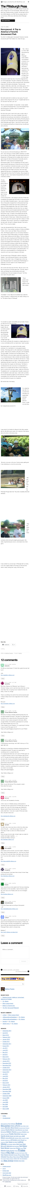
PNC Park (10, 1152)
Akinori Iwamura (4, 1123)
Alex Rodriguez (11, 1123)
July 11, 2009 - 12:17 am (10, 682)
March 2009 (6, 1108)
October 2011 (6, 1041)
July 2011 (5, 1048)
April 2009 (5, 1106)
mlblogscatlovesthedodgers (10, 1017)
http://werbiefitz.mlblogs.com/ (7, 675)
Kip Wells (15, 1142)
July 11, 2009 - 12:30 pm (10, 796)
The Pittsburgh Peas (14, 6)
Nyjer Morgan (5, 1148)
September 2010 (7, 1069)
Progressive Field (17, 1153)
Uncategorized (6, 1118)
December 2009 (7, 1089)
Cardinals (3, 1130)
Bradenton (3, 1128)
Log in (4, 1168)
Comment (23, 961)
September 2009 (7, 1095)
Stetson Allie (16, 1158)
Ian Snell (16, 1136)
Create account (7, 1166)
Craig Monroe (18, 1130)
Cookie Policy (8, 1181)
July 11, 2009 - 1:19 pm (10, 847)
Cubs (23, 1130)
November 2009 (7, 1091)
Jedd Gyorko (7, 1140)
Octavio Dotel (13, 1148)
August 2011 (6, 1046)
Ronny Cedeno (22, 1155)
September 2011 (7, 1044)
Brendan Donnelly (22, 1128)
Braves (17, 1128)
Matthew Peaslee (9, 653)
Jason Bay (24, 1138)
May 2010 (5, 1078)
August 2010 (6, 1072)
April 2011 (5, 1054)
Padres (21, 1148)
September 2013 (7, 1031)
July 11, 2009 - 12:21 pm (10, 739)
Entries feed (6, 1170)
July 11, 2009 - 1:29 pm (10, 868)
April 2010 (5, 1080)
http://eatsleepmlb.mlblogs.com (8, 816)
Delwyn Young (11, 1132)
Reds (2, 1155)
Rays (26, 1153)
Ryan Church (16, 1157)
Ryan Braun (10, 1157)
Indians (20, 1136)
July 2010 (5, 1074)
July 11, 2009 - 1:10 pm (10, 823)
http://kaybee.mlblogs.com (7, 894)
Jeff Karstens (14, 1140)
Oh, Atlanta (5, 1001)
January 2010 (6, 1087)
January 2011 (6, 1061)
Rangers (23, 1153)
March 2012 (6, 1035)
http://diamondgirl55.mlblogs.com (8, 861)
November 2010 (7, 1065)
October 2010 (6, 1067)
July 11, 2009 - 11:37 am (10, 711)
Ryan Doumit (24, 1157)
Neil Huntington (15, 1146)
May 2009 (5, 1104)
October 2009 (6, 1093)
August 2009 (6, 1098)
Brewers (27, 1128)
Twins (2, 1160)
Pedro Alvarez (10, 1150)
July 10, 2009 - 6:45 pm (10, 664)
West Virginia (8, 1160)
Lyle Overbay (10, 1144)
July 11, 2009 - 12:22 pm (10, 780)
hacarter (5, 1021)
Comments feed (7, 1173)
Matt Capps (19, 1144)
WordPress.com (7, 1175)
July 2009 (5, 1100)
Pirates (21, 1150)
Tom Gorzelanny (23, 1158)
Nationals (9, 1146)
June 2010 (5, 1076)
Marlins (14, 1144)
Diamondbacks (19, 1132)
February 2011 (6, 1059)
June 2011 (5, 1050)
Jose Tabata (8, 1142)
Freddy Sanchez (14, 1134)
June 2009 (5, 1102)
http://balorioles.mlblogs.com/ (7, 876)
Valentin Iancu (6, 1023)
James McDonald (9, 1138)
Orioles (18, 1148)
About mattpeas (6, 20)
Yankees (16, 1161)
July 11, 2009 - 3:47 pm (10, 901)
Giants (11, 1136)
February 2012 (6, 1037)
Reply (3, 678)
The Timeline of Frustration (21, 971)
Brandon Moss (9, 1128)
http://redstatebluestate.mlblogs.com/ (9, 909)
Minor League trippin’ (8, 1003)
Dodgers (24, 1132)
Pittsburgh (3, 1153)
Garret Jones (24, 1134)
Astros (21, 1126)
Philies (16, 1150)
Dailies (20, 653)
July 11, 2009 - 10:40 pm (10, 916)
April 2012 (5, 1033)
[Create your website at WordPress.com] (15, 2)
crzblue (4, 1015)
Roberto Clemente (8, 1155)
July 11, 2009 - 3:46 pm (10, 883)
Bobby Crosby (26, 1126)
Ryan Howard (3, 1158)
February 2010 (6, 1085)
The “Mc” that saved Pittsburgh (11, 1008)
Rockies (16, 1155)
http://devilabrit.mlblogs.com (7, 839)
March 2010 (6, 1082)
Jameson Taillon (18, 1138)
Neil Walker (23, 1146)
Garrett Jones (5, 1136)
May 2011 (5, 1052)
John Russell (21, 1140)
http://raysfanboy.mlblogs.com (8, 703)
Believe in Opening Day (9, 1005)
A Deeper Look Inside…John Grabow (11, 969)
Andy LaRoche (15, 1126)
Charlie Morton (10, 1130)
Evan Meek (6, 1134)
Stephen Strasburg (10, 1158)
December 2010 (7, 1063)
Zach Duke (21, 1161)
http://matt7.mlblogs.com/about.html (9, 932)
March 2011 (6, 1056)
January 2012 (6, 1039)
